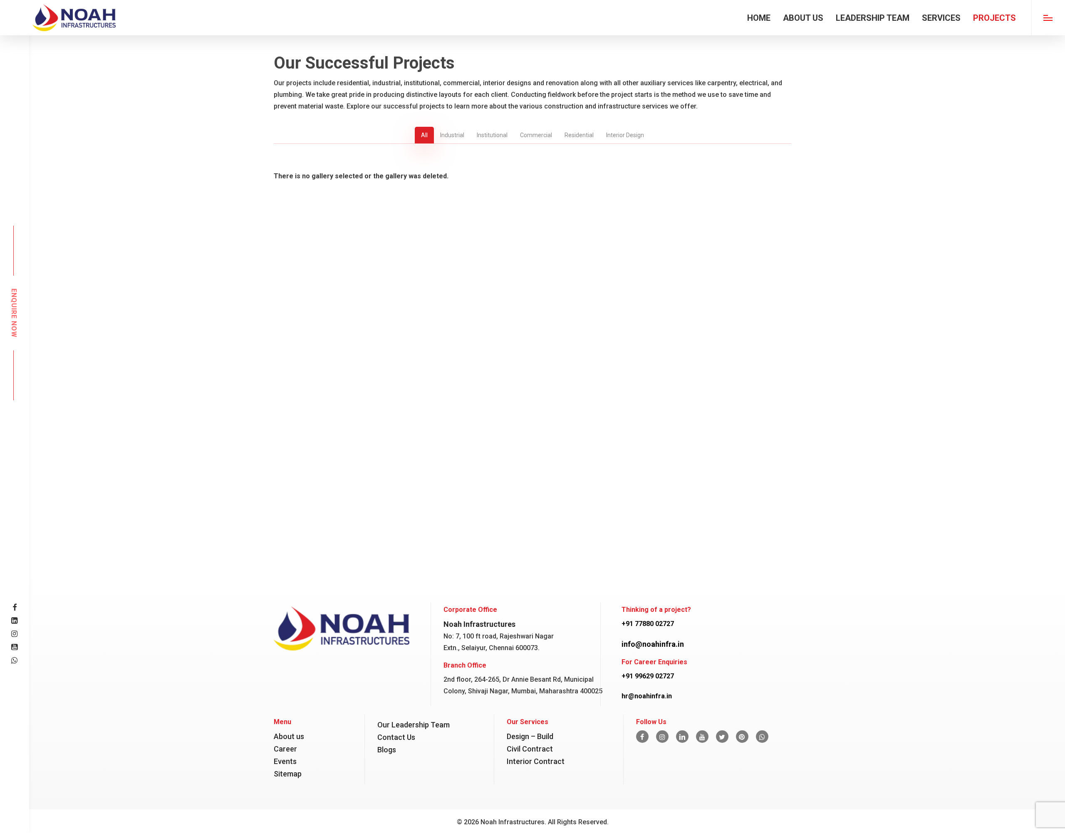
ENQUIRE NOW (14, 313)
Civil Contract (530, 748)
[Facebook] (642, 736)
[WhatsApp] (762, 736)
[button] (1048, 17)
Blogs (386, 749)
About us (289, 736)
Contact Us (396, 737)
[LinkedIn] (682, 736)
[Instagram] (662, 736)
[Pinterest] (742, 736)
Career (285, 748)
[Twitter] (722, 736)
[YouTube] (702, 736)
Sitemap (288, 773)
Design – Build (530, 736)
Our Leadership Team (413, 724)
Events (285, 761)
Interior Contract (536, 761)
